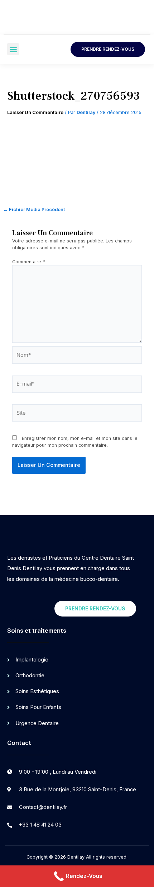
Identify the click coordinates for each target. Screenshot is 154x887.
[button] (13, 49)
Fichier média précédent (34, 210)
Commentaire (28, 261)
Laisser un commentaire (35, 112)
